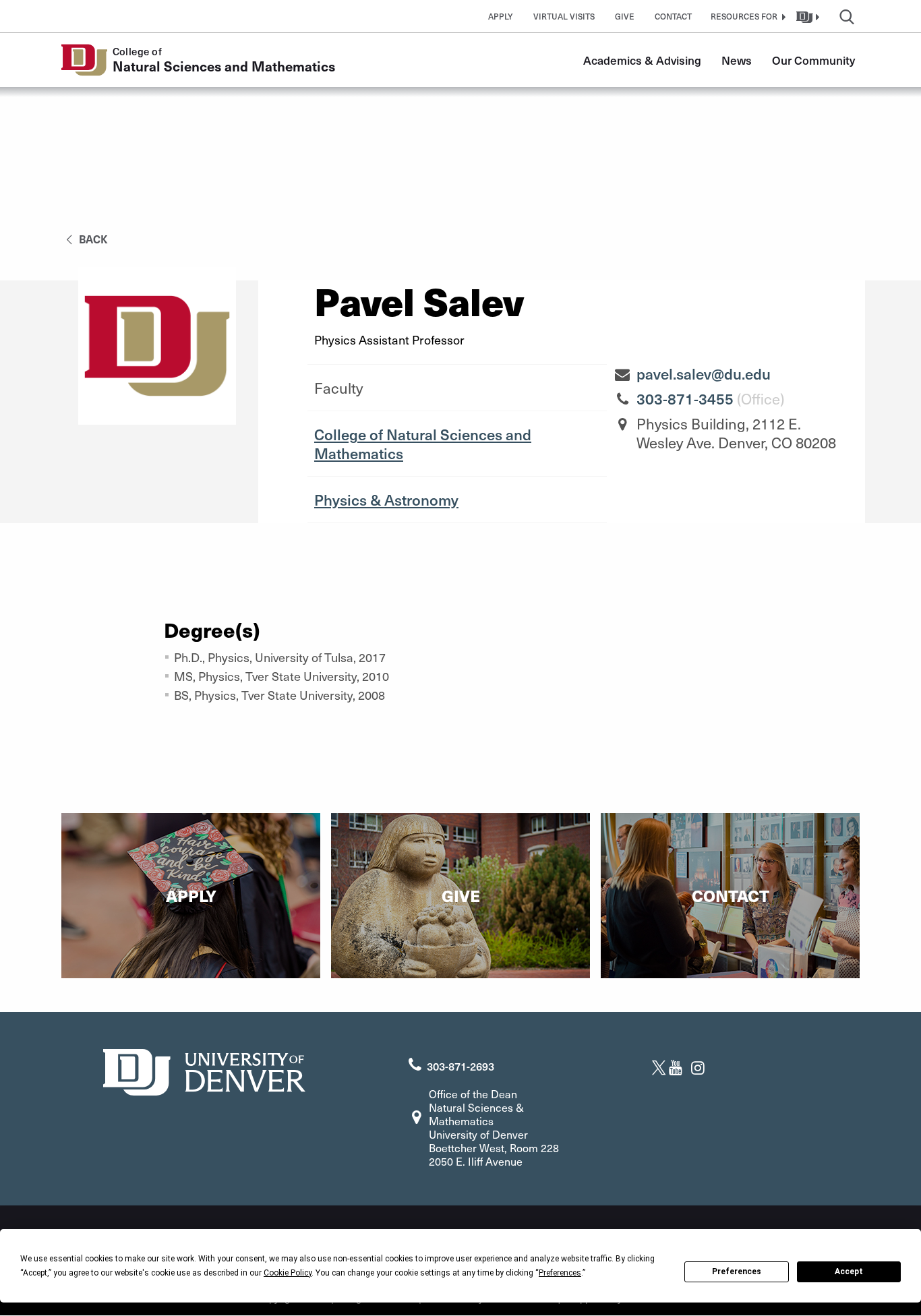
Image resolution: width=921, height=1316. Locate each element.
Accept (849, 1271)
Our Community (813, 60)
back (92, 238)
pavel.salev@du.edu (703, 373)
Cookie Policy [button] (287, 1273)
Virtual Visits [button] (564, 16)
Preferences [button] (560, 1273)
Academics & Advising (642, 60)
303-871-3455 (685, 398)
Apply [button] (500, 16)
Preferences (736, 1271)
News (736, 60)
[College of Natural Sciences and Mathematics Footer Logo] (204, 1070)
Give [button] (624, 16)
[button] (746, 16)
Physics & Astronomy (386, 499)
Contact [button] (673, 16)
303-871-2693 (460, 1065)
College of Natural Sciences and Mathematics (422, 443)
